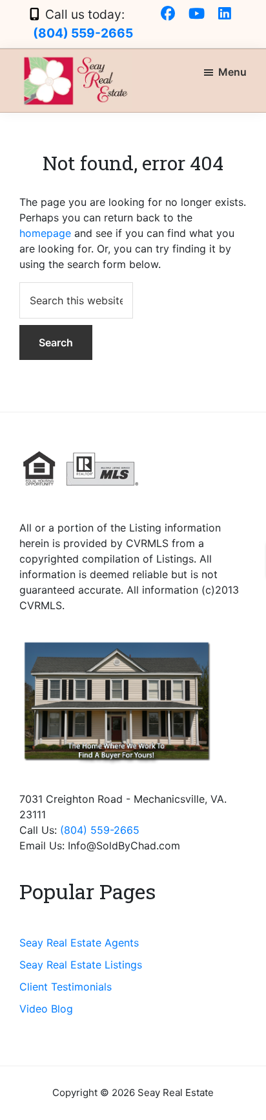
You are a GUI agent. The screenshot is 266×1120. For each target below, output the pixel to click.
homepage (45, 233)
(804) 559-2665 (83, 33)
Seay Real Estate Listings (80, 964)
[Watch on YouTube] (196, 14)
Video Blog (46, 1008)
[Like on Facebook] (168, 14)
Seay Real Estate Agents (79, 942)
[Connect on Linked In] (224, 14)
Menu (232, 71)
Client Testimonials (65, 986)
